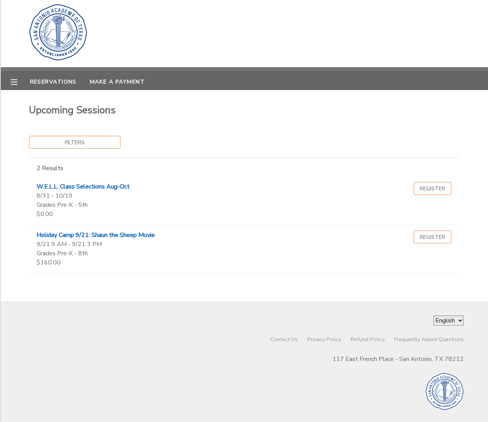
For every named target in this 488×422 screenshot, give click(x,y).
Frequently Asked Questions (429, 339)
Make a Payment (117, 81)
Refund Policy (368, 339)
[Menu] (20, 81)
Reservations (53, 81)
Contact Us (284, 339)
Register (432, 188)
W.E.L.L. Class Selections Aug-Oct (83, 186)
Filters (75, 142)
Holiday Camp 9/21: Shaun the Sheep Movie (96, 235)
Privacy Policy (324, 339)
